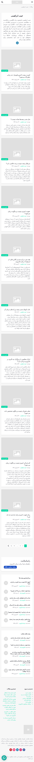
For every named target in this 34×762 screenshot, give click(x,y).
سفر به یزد (28, 692)
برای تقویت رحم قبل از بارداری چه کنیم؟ (20, 645)
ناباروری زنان (4, 406)
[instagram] (20, 749)
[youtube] (10, 749)
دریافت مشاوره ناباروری (25, 704)
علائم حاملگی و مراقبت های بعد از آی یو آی (19, 605)
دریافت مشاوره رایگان (10, 567)
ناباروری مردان (4, 70)
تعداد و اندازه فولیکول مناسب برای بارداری (20, 598)
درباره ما (29, 696)
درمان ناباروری (22, 586)
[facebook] (24, 749)
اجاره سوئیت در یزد (26, 694)
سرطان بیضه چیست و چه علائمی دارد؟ (18, 163)
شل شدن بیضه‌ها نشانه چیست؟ (20, 119)
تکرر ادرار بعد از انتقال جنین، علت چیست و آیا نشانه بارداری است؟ (10, 694)
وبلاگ (31, 7)
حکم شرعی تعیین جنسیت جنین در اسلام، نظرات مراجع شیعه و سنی (9, 707)
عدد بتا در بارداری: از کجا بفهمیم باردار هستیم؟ (19, 612)
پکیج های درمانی (27, 698)
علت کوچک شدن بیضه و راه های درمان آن (17, 309)
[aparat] (14, 749)
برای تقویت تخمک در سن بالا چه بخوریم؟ (20, 590)
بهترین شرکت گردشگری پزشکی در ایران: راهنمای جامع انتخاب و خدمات (9, 700)
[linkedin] (17, 43)
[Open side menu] (32, 2)
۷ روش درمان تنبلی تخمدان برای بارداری (20, 638)
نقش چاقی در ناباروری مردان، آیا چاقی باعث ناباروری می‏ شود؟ (10, 713)
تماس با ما (28, 702)
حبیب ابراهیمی (24, 7)
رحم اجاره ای (27, 700)
